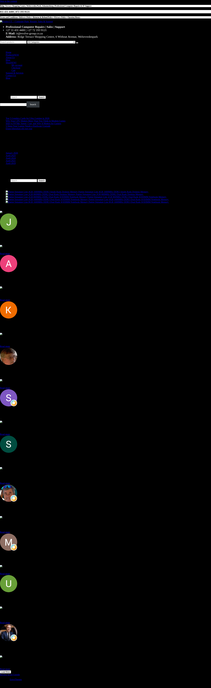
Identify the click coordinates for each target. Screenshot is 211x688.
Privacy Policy (60, 17)
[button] (105, 46)
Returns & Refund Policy (43, 17)
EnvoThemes (16, 679)
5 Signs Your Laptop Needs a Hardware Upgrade (28, 126)
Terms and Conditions (9, 17)
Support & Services (14, 73)
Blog (8, 60)
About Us (10, 57)
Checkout (15, 68)
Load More (5, 672)
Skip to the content (8, 1)
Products (12, 55)
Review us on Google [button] (10, 674)
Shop (11, 62)
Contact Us (11, 75)
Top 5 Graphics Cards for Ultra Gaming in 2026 (27, 118)
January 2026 (12, 153)
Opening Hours (74, 17)
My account (16, 65)
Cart (13, 70)
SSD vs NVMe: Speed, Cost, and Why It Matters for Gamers (33, 123)
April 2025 (11, 155)
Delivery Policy (25, 17)
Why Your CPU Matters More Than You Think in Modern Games (35, 121)
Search (3, 100)
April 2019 (11, 163)
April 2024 (11, 158)
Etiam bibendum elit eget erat (19, 128)
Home (8, 52)
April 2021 (11, 160)
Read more (5, 253)
